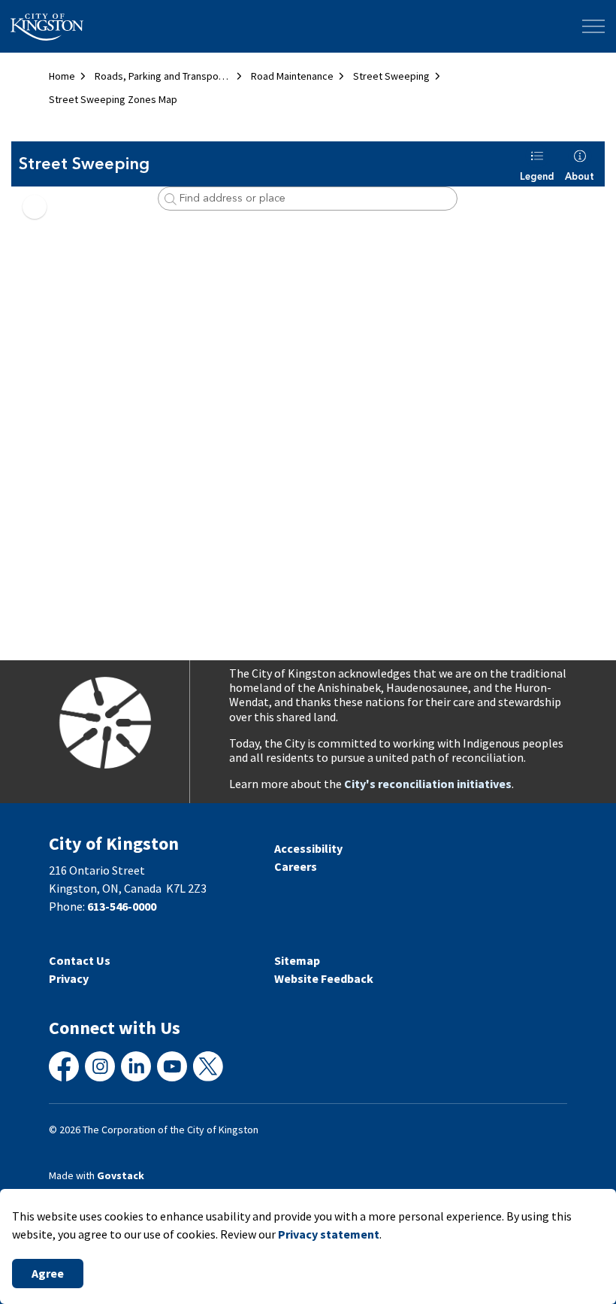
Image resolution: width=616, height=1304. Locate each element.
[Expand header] (593, 26)
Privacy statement (328, 1234)
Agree (48, 1273)
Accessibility (308, 848)
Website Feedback (323, 978)
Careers (295, 866)
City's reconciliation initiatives (428, 783)
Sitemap (297, 960)
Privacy (69, 978)
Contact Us (79, 960)
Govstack (120, 1175)
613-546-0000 (121, 906)
